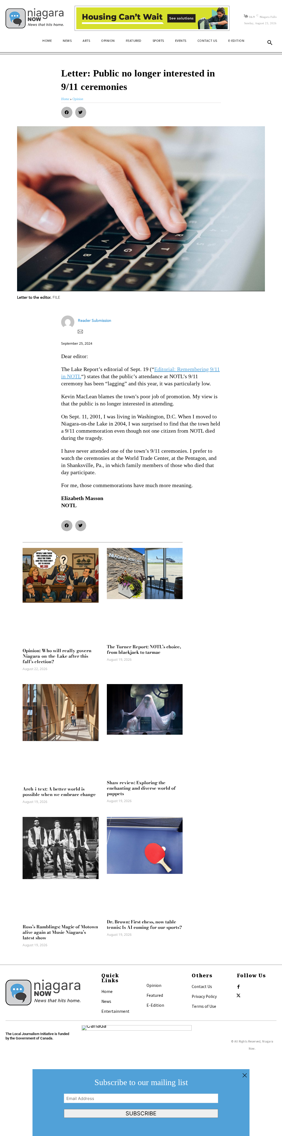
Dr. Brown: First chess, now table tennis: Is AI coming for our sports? (144, 924)
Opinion (154, 985)
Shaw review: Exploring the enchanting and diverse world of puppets (141, 788)
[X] (238, 995)
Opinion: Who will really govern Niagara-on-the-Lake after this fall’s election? (57, 656)
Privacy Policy (204, 996)
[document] (141, 1102)
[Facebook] (238, 987)
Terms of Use (204, 1006)
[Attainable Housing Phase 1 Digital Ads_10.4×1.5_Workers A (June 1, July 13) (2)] (152, 18)
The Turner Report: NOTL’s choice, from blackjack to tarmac (144, 649)
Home (107, 991)
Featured (155, 995)
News (106, 1001)
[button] (269, 43)
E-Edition (155, 1005)
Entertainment (115, 1011)
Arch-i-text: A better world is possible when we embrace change (59, 792)
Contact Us (202, 986)
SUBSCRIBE (141, 1113)
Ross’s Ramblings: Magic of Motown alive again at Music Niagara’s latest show (60, 932)
